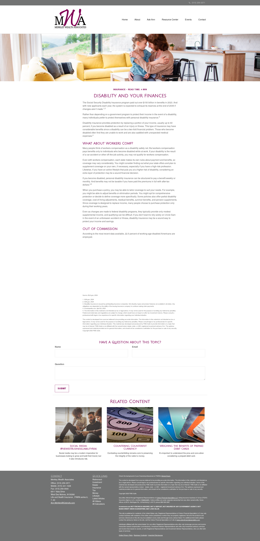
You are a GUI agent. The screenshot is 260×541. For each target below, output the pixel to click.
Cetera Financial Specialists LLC (167, 498)
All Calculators (98, 503)
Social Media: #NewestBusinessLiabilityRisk (78, 447)
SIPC (148, 500)
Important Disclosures (155, 535)
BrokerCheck (166, 476)
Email (135, 346)
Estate (95, 484)
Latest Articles (98, 498)
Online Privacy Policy (126, 535)
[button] (137, 19)
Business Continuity (140, 535)
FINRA (143, 500)
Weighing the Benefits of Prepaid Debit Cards (181, 447)
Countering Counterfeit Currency (130, 447)
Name (58, 346)
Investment (97, 482)
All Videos (96, 501)
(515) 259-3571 (198, 2)
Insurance (96, 487)
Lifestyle (96, 495)
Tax (94, 490)
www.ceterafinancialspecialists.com (188, 520)
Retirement (97, 479)
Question (59, 364)
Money (95, 493)
